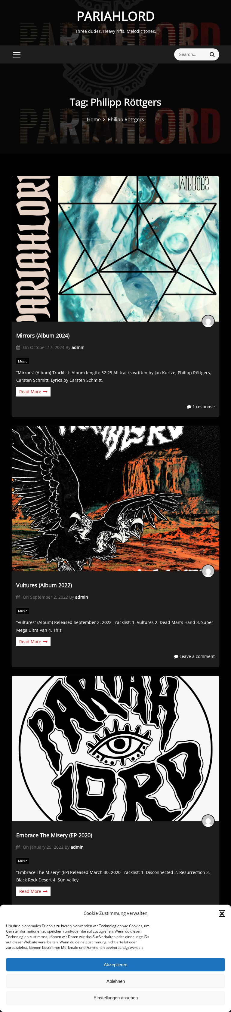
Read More (30, 391)
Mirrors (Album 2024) (42, 335)
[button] (222, 913)
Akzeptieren (115, 964)
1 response (203, 406)
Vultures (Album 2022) (44, 585)
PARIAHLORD (116, 15)
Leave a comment (196, 656)
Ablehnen (115, 981)
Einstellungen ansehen (116, 997)
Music (22, 361)
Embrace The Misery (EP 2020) (54, 835)
